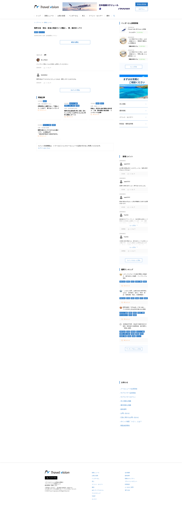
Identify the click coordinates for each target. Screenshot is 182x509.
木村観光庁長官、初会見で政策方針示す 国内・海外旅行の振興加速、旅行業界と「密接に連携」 (135, 326)
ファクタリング (96, 493)
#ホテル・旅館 (73, 103)
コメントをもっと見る (133, 260)
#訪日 (36, 32)
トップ (38, 16)
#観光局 (133, 331)
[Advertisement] (133, 143)
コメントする (75, 90)
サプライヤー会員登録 (128, 393)
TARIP (93, 496)
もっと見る (133, 66)
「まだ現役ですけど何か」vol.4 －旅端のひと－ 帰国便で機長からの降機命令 (137, 41)
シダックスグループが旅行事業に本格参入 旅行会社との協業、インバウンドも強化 (135, 276)
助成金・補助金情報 (126, 124)
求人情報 (122, 104)
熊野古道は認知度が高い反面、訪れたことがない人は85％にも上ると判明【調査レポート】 (75, 113)
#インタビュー (123, 315)
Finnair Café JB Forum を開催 (137, 29)
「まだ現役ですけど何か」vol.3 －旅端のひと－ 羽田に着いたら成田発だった (137, 54)
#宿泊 (129, 336)
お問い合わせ (125, 413)
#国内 (97, 103)
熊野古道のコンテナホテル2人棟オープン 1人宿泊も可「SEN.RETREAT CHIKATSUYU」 (48, 132)
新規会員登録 (141, 4)
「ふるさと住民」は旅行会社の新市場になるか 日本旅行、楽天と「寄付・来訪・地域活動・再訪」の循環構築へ (135, 292)
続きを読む (75, 42)
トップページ (38, 22)
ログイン (142, 9)
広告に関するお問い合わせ (129, 417)
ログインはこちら (44, 148)
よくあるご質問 (129, 487)
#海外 (132, 334)
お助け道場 (61, 16)
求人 (83, 16)
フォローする (52, 477)
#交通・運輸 (139, 281)
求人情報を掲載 (125, 401)
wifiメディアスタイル (98, 490)
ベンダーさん (73, 16)
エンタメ (94, 499)
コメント (43, 110)
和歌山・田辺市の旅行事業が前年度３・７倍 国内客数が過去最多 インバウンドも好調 (101, 110)
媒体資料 (123, 409)
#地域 (77, 105)
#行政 (128, 298)
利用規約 (127, 484)
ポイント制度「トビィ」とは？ (131, 421)
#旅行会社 (122, 281)
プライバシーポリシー (131, 481)
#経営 (144, 281)
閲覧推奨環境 (125, 425)
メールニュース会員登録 (128, 389)
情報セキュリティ (130, 478)
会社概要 (127, 472)
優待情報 (122, 110)
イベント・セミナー (96, 16)
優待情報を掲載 (125, 405)
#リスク (139, 336)
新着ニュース (49, 16)
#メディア (41, 32)
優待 (107, 16)
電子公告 (127, 490)
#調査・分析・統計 (70, 105)
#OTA (141, 298)
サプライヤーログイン (128, 397)
